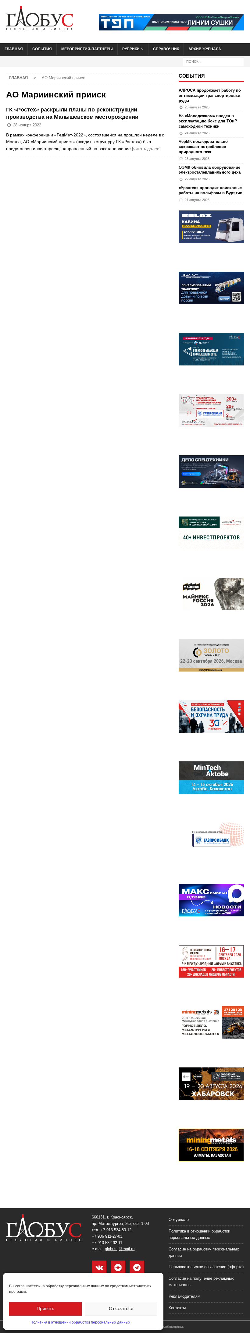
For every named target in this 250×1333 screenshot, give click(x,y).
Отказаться (121, 1308)
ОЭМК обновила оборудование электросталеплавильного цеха (210, 170)
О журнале (179, 1219)
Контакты (177, 1308)
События (42, 49)
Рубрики (131, 49)
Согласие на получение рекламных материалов (201, 1281)
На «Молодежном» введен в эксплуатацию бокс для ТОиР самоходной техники (208, 121)
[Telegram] (137, 1268)
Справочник (166, 49)
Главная (14, 49)
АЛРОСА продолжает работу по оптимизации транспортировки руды (210, 95)
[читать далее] (146, 148)
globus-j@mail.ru (119, 1249)
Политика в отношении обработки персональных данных (80, 1322)
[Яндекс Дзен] (118, 1268)
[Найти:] (213, 61)
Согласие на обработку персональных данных (204, 1252)
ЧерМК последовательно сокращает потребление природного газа (203, 146)
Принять (45, 1308)
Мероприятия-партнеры (87, 49)
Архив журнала (204, 49)
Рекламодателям (184, 1296)
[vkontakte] (99, 1268)
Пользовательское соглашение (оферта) (206, 1266)
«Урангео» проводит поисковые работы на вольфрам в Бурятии (210, 190)
